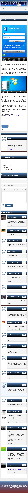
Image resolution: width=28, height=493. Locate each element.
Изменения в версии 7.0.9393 (17, 469)
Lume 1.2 (5, 161)
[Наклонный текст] (7, 189)
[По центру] (17, 189)
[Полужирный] (4, 189)
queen (8, 286)
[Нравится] (7, 126)
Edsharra (9, 251)
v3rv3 (8, 296)
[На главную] (14, 3)
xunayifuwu (9, 385)
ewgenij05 (9, 345)
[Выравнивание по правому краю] (20, 189)
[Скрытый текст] (25, 189)
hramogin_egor (10, 240)
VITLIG (8, 411)
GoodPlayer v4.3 (6, 163)
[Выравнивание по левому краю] (14, 189)
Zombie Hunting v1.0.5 (7, 165)
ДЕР (8, 262)
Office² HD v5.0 (6, 167)
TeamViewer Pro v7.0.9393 (12, 115)
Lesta (8, 334)
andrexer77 (9, 308)
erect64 (9, 449)
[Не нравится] (2, 126)
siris (8, 400)
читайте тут (12, 149)
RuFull (8, 427)
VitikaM (9, 372)
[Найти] (25, 8)
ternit (8, 358)
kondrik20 (9, 322)
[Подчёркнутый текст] (9, 189)
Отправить (9, 205)
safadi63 (9, 230)
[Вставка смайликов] (23, 189)
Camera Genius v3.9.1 (7, 169)
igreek (8, 273)
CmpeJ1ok (9, 217)
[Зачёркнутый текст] (12, 189)
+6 (5, 126)
